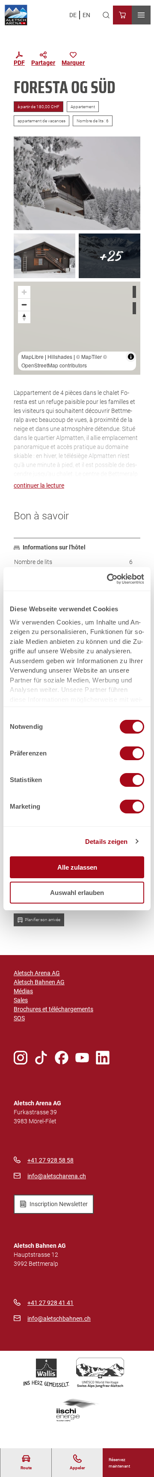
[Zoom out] (24, 304)
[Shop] (122, 15)
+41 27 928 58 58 (50, 1160)
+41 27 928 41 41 (50, 1302)
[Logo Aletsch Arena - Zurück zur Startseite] (16, 15)
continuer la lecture (39, 485)
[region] (77, 328)
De (73, 15)
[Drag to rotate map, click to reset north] (24, 317)
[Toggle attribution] (131, 357)
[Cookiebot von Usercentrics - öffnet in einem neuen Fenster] (108, 579)
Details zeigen (106, 841)
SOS (19, 1018)
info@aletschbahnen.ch (59, 1318)
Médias (23, 991)
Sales (21, 1000)
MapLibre (32, 356)
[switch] (132, 753)
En (86, 15)
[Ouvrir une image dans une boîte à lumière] (77, 183)
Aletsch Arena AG (37, 973)
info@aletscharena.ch (56, 1176)
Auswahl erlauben (77, 892)
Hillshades (59, 356)
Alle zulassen (77, 867)
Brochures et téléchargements (53, 1009)
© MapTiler (89, 356)
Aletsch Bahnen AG (39, 982)
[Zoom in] (24, 292)
